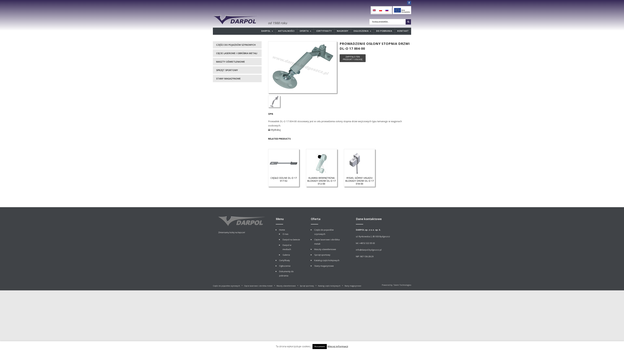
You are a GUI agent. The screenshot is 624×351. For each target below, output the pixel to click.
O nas (285, 234)
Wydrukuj (275, 129)
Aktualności (286, 30)
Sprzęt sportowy (227, 70)
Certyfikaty (324, 30)
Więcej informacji (337, 346)
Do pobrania (384, 30)
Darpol (266, 30)
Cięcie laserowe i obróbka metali (236, 53)
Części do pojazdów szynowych (236, 44)
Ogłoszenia (361, 30)
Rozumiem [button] (319, 346)
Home (282, 229)
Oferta (304, 30)
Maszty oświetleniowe (230, 61)
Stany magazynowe (228, 78)
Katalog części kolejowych (326, 260)
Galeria (286, 254)
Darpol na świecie (291, 239)
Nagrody (342, 30)
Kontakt (403, 30)
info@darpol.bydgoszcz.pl (369, 249)
